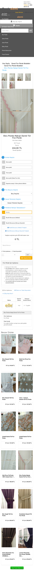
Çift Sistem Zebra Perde (8, 27)
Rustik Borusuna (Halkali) (13, 217)
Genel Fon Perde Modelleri (20, 63)
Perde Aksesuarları (6, 50)
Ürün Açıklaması (7, 251)
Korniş (7, 212)
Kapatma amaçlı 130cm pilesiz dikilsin (16, 183)
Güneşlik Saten (6, 23)
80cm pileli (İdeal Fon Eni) (13, 178)
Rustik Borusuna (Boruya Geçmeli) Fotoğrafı (17, 231)
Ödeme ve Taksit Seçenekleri (23, 290)
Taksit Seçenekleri (17, 251)
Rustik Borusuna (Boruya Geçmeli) (15, 223)
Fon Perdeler (5, 19)
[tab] (17, 292)
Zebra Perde (5, 38)
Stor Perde (4, 34)
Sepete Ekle (27, 258)
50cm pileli (9, 162)
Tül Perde (4, 15)
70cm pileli (9, 172)
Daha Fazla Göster (16, 568)
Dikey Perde (5, 46)
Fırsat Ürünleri (5, 54)
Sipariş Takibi (26, 2)
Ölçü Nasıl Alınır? (8, 293)
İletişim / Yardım (27, 3)
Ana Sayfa (6, 63)
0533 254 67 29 (28, 5)
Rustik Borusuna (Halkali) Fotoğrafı (17, 227)
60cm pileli (9, 167)
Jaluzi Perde (5, 42)
